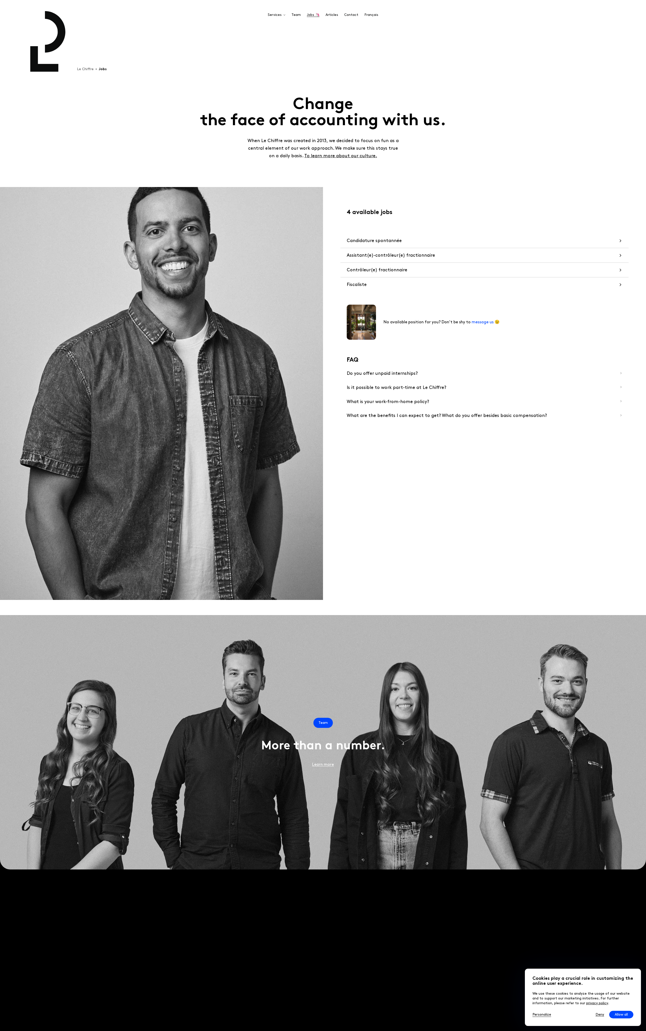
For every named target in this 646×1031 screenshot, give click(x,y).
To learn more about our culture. (340, 156)
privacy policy (597, 1003)
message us (483, 322)
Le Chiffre (85, 69)
